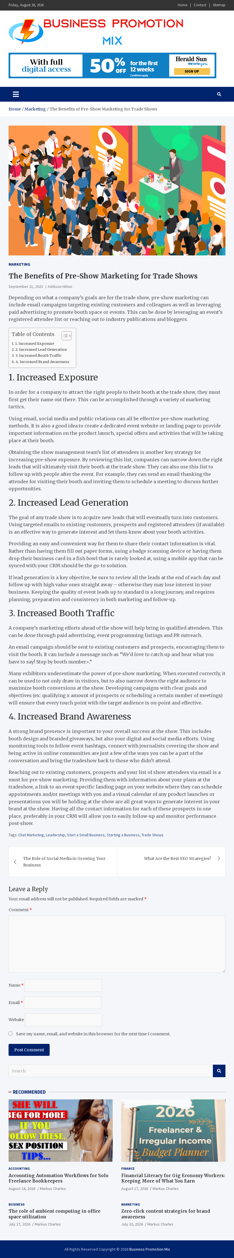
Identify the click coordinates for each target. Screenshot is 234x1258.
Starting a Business (123, 834)
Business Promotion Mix (149, 1249)
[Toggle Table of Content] (63, 336)
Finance (128, 1168)
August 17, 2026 (134, 1188)
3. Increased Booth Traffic (38, 355)
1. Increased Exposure (34, 343)
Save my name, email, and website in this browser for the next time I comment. (93, 1033)
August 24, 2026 (22, 1188)
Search (219, 1071)
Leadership (55, 834)
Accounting (19, 1168)
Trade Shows (153, 834)
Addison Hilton (60, 286)
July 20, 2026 (132, 1224)
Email (16, 1002)
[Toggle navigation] (16, 94)
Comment (20, 909)
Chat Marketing (31, 834)
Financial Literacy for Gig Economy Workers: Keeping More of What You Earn (173, 1178)
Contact (200, 5)
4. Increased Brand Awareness (42, 362)
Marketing (19, 264)
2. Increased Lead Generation (41, 349)
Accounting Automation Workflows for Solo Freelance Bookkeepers (58, 1178)
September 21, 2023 (26, 286)
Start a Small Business (86, 834)
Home (182, 5)
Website (16, 1019)
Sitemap (219, 5)
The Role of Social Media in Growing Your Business (64, 861)
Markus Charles (53, 1188)
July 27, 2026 (19, 1224)
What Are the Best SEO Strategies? (177, 858)
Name (16, 985)
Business (17, 1204)
